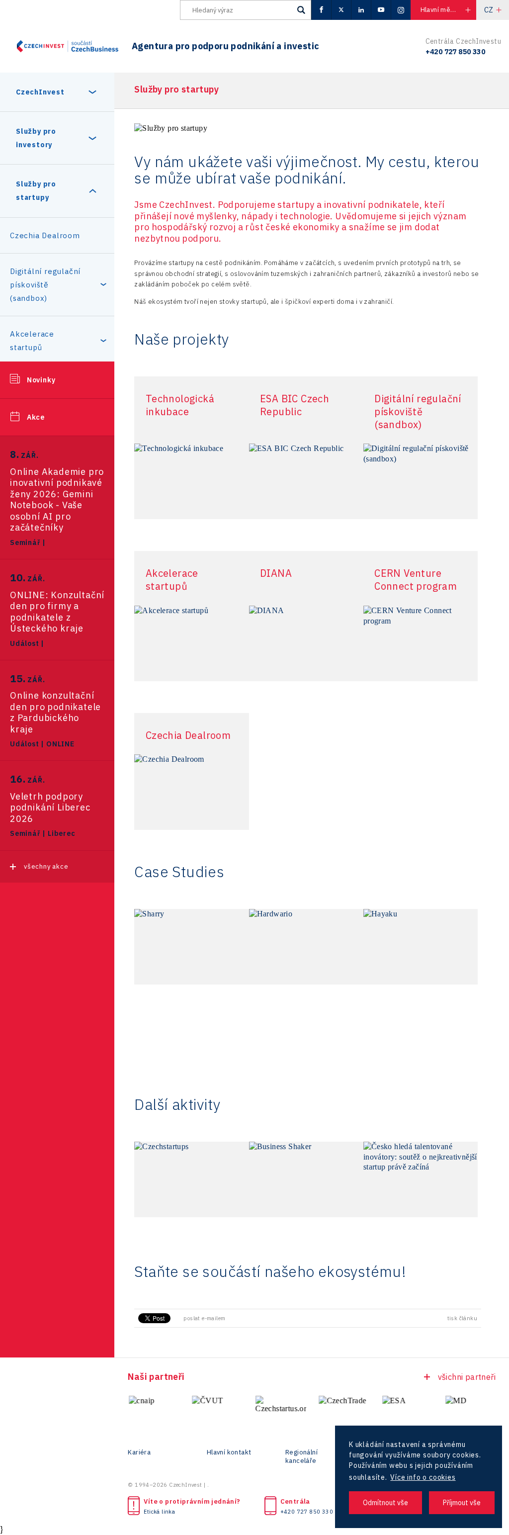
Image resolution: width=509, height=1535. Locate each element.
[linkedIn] (361, 10)
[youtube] (381, 10)
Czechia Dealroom (45, 235)
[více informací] (191, 481)
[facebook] (321, 10)
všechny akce (46, 866)
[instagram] (401, 10)
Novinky (41, 379)
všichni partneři (467, 1377)
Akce (36, 417)
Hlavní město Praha (448, 9)
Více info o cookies (422, 1477)
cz (489, 9)
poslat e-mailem (204, 1318)
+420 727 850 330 (306, 1511)
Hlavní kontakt (229, 1452)
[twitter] (341, 10)
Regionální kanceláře (301, 1456)
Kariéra (139, 1452)
